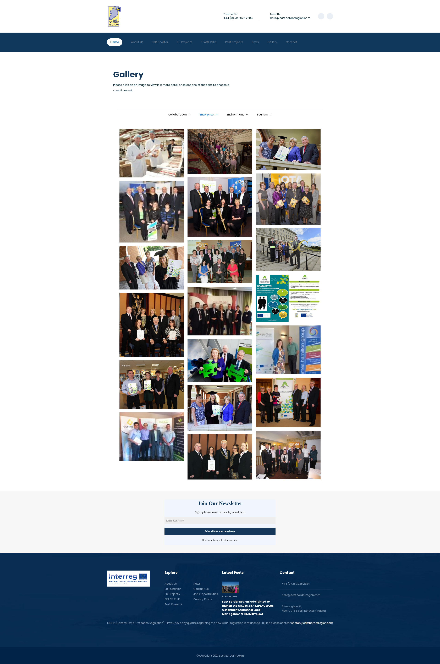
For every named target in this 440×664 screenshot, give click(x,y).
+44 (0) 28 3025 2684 (238, 18)
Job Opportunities (205, 594)
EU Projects (184, 42)
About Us (137, 42)
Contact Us (201, 589)
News (255, 42)
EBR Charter (160, 42)
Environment (235, 115)
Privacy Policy (202, 599)
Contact (291, 42)
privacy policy (218, 540)
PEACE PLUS (209, 42)
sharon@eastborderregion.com (312, 623)
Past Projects (234, 42)
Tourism (262, 115)
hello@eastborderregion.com (290, 18)
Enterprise (207, 115)
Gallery (272, 42)
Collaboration (177, 115)
